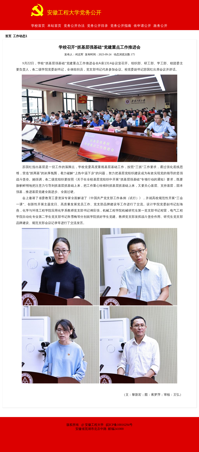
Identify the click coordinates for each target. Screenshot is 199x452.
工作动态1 (20, 36)
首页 (8, 36)
